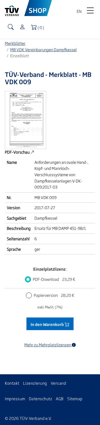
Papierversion (54, 295)
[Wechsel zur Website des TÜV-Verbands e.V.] (14, 8)
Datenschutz (40, 398)
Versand (58, 383)
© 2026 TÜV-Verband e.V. (28, 418)
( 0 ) (42, 27)
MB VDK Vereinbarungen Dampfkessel (43, 49)
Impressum (15, 398)
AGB (60, 398)
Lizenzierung (35, 383)
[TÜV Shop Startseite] (38, 8)
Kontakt (12, 383)
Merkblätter (15, 43)
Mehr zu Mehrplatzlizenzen (48, 345)
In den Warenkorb (48, 324)
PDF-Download (54, 279)
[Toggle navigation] (90, 9)
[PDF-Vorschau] (25, 119)
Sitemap (75, 398)
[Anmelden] (22, 27)
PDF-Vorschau (17, 152)
